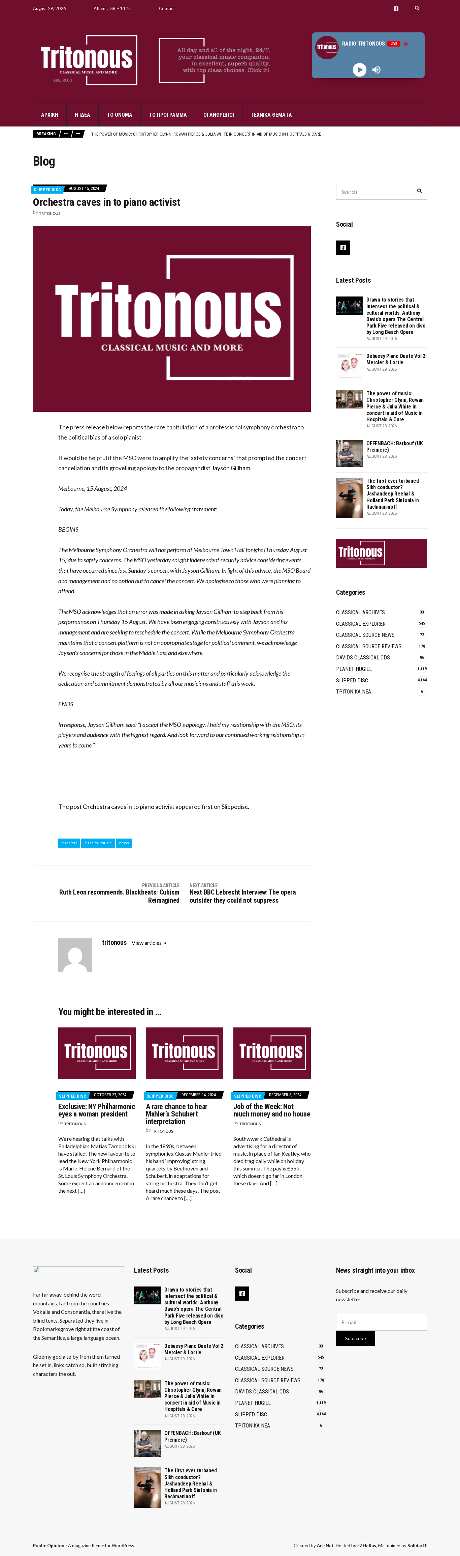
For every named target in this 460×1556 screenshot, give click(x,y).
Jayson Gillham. (231, 468)
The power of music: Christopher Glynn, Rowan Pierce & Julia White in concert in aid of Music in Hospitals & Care (206, 134)
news (124, 842)
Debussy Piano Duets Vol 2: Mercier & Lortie (396, 359)
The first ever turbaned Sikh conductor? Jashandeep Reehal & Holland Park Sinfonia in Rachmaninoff (392, 494)
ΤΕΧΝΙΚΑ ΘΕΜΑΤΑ (271, 115)
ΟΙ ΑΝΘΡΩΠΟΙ (218, 115)
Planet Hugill (354, 669)
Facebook (396, 8)
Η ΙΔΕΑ (82, 115)
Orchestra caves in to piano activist (128, 806)
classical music (98, 842)
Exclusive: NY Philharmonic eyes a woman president (96, 1110)
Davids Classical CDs (363, 657)
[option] (259, 134)
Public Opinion (48, 1545)
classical (69, 842)
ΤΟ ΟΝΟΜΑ (119, 115)
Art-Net (325, 1545)
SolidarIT (417, 1545)
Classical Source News (365, 635)
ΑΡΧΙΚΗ (49, 115)
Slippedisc (235, 806)
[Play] (359, 70)
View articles (147, 942)
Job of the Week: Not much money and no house (271, 1110)
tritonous (49, 213)
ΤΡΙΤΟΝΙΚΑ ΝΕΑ (353, 691)
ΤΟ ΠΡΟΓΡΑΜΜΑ (168, 115)
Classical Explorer (361, 624)
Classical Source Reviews (368, 646)
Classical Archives (360, 612)
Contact (167, 8)
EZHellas (366, 1545)
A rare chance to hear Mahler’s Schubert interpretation (176, 1114)
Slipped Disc (47, 189)
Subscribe (355, 1338)
